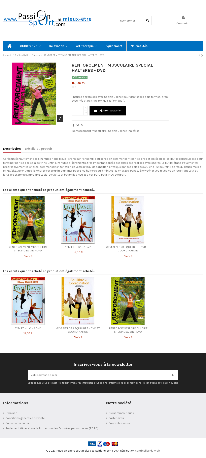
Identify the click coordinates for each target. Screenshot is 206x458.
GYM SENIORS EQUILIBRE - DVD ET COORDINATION (128, 248)
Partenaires (116, 418)
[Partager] (73, 125)
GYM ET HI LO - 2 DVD (78, 247)
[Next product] (202, 55)
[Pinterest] (82, 125)
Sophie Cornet (117, 131)
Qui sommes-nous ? (121, 413)
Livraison (11, 413)
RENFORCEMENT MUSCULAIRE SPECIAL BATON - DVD (27, 248)
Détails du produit (38, 148)
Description (12, 148)
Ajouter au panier (110, 110)
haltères (133, 131)
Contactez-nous (119, 423)
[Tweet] (77, 125)
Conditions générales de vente (25, 418)
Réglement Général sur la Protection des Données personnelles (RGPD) (51, 428)
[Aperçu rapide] (28, 242)
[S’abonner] (174, 375)
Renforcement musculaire (89, 131)
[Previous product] (200, 55)
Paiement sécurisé (17, 423)
